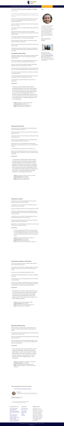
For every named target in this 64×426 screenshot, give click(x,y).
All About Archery (15, 6)
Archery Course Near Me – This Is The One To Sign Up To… (15, 412)
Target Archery (24, 6)
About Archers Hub (24, 408)
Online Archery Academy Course (47, 6)
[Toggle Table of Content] (21, 397)
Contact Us (23, 415)
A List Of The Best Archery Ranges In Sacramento (20, 401)
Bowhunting (20, 6)
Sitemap (40, 423)
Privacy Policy (23, 411)
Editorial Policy (24, 412)
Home (11, 6)
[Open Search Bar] (53, 6)
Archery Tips (29, 6)
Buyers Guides (39, 6)
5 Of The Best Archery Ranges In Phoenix (19, 402)
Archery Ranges (33, 6)
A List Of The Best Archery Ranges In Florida (22, 388)
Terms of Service (27, 423)
